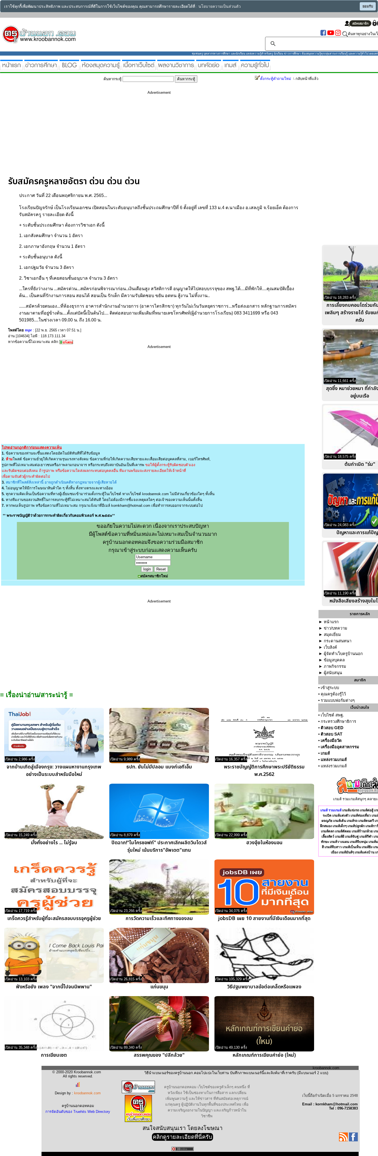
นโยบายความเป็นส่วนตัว (219, 6)
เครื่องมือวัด (331, 740)
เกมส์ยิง (367, 847)
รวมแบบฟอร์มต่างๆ (338, 700)
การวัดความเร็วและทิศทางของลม (159, 918)
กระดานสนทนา (337, 641)
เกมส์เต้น (339, 821)
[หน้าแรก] (11, 68)
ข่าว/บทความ (335, 628)
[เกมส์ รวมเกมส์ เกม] (230, 68)
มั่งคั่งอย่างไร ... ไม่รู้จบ (54, 842)
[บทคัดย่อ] (208, 68)
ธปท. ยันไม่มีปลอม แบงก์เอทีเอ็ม (159, 767)
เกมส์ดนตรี (366, 821)
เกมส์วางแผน (339, 842)
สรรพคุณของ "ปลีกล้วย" (159, 1055)
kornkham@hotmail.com (130, 505)
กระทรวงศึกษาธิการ (338, 721)
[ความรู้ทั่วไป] (255, 68)
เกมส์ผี (339, 836)
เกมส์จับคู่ (352, 836)
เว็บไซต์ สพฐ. (332, 715)
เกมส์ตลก (327, 831)
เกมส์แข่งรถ (350, 810)
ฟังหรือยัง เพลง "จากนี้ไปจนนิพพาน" (54, 987)
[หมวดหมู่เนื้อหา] (139, 68)
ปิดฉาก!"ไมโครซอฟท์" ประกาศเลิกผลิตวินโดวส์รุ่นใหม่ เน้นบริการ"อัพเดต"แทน (159, 846)
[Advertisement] (159, 137)
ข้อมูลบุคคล (334, 660)
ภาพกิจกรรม (335, 666)
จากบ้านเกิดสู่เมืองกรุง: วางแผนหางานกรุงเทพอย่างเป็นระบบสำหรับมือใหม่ (54, 770)
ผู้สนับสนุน (333, 673)
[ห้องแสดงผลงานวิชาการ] (176, 68)
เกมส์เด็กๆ (340, 826)
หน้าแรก (331, 622)
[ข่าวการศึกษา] (41, 68)
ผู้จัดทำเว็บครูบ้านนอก (343, 653)
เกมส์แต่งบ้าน (364, 852)
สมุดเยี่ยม (332, 634)
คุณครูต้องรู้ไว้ (333, 694)
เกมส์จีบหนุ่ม (359, 842)
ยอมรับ (368, 6)
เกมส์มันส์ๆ (346, 852)
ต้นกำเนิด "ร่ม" (360, 464)
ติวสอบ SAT (331, 734)
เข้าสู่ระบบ (330, 687)
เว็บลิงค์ (330, 647)
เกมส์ (325, 753)
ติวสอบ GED (332, 728)
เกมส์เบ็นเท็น (352, 847)
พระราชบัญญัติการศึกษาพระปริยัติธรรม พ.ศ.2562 (264, 770)
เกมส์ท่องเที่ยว (361, 815)
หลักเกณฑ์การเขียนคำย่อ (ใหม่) (264, 1055)
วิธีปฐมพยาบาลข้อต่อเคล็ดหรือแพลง (264, 987)
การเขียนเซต (54, 1055)
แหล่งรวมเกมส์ (334, 759)
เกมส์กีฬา (366, 836)
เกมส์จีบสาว (333, 847)
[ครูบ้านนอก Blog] (69, 68)
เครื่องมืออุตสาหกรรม (340, 747)
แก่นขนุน (159, 987)
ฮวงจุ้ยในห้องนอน (264, 842)
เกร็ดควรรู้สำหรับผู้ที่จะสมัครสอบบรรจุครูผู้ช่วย (54, 918)
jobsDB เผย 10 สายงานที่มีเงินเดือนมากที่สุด (264, 918)
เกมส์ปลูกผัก (356, 826)
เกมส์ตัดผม (343, 831)
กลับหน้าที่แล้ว (307, 79)
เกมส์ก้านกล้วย (362, 831)
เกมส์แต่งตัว (341, 815)
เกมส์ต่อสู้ (366, 810)
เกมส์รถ (352, 821)
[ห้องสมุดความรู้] (101, 68)
